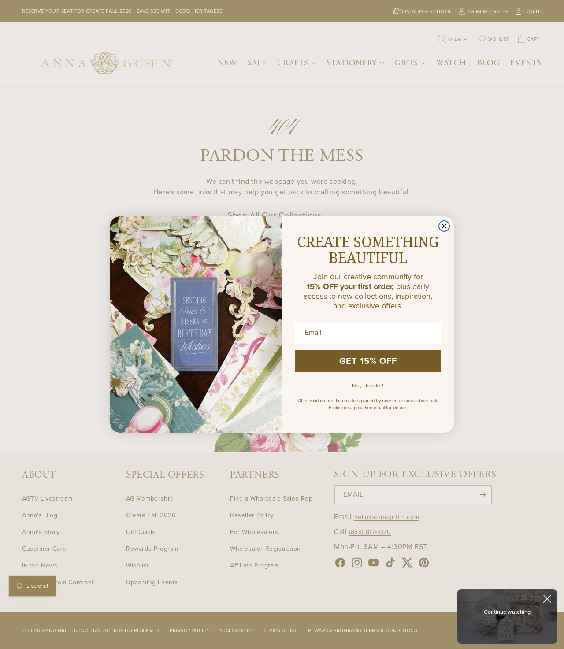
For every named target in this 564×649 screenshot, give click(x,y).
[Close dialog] (444, 226)
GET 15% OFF (368, 361)
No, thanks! (368, 385)
